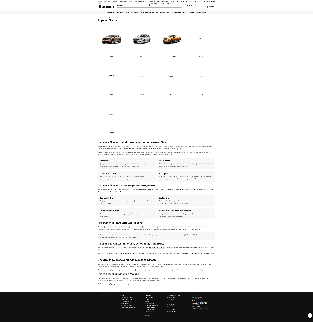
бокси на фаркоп (125, 253)
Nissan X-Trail (163, 189)
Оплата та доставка (139, 1)
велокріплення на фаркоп (157, 248)
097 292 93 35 (167, 3)
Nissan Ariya (180, 189)
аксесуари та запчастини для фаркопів (128, 270)
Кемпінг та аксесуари (132, 12)
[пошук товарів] (180, 8)
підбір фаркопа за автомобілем (118, 284)
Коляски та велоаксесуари (197, 12)
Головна (100, 1)
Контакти (173, 1)
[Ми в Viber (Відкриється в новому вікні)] (177, 1)
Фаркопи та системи (162, 12)
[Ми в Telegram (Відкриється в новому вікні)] (179, 1)
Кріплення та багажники (115, 12)
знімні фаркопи (134, 284)
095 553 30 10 (155, 3)
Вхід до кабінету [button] (149, 297)
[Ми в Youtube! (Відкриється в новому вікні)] (183, 1)
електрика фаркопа (169, 264)
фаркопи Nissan (142, 189)
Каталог (105, 1)
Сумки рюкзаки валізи (179, 12)
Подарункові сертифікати (126, 1)
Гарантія (167, 1)
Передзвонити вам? (153, 5)
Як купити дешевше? (113, 1)
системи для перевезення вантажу (143, 253)
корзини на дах (198, 253)
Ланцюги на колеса (147, 12)
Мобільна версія (103, 295)
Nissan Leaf (172, 189)
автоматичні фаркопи (146, 284)
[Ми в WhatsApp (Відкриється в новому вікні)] (181, 1)
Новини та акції (160, 1)
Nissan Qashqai (153, 189)
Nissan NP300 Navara (191, 189)
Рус (188, 1)
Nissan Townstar (120, 192)
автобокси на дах (187, 253)
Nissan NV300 (203, 189)
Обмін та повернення (150, 1)
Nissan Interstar (109, 192)
